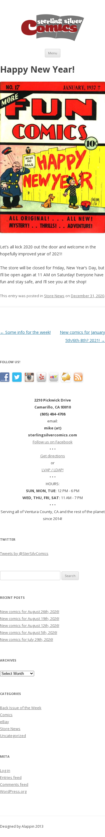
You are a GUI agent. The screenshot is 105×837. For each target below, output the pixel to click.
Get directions (52, 455)
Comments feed (14, 784)
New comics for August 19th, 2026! (29, 618)
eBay (4, 721)
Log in (5, 770)
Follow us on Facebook (53, 442)
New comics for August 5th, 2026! (28, 632)
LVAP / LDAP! (53, 469)
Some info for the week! (25, 332)
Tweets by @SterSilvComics (24, 553)
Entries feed (11, 777)
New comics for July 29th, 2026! (26, 639)
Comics (6, 714)
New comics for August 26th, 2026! (29, 611)
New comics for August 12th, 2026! (29, 625)
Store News (54, 295)
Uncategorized (13, 735)
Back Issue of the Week (20, 707)
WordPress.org (13, 791)
